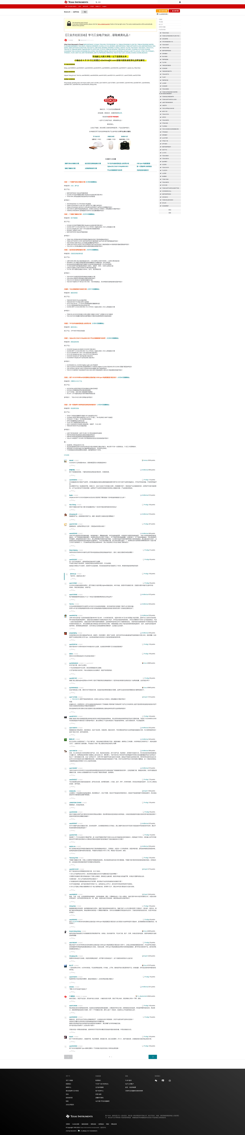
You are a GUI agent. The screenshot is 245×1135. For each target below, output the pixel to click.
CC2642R (164, 86)
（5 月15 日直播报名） (89, 214)
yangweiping (73, 633)
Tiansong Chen (73, 858)
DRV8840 (111, 48)
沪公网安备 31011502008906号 (89, 1131)
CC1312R (164, 185)
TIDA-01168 (165, 47)
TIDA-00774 (165, 74)
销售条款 (93, 1124)
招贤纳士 (68, 1084)
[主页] (77, 2)
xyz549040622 (73, 663)
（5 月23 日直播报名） (113, 338)
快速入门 (98, 6)
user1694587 (73, 768)
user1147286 (73, 697)
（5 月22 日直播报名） (98, 323)
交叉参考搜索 (100, 1087)
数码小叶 (72, 739)
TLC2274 (164, 170)
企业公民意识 (70, 1104)
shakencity (72, 791)
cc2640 (164, 83)
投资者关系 (69, 1097)
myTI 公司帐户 (129, 1084)
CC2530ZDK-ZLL (166, 191)
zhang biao (72, 906)
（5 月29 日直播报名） (103, 404)
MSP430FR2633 (166, 50)
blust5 (71, 1036)
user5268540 (73, 1017)
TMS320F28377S (167, 71)
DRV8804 (164, 53)
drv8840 (164, 176)
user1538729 (73, 750)
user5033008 (73, 812)
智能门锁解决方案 (70, 168)
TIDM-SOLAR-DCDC (167, 200)
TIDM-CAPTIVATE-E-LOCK (169, 99)
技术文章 (85, 6)
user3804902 (73, 919)
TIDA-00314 (165, 158)
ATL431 (164, 203)
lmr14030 (164, 56)
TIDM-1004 (165, 179)
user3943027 (73, 779)
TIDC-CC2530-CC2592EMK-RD (170, 129)
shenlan (71, 987)
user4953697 (73, 823)
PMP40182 (165, 80)
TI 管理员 (70, 40)
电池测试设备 (75, 408)
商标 (107, 1124)
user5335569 (73, 1046)
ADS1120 (164, 111)
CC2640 (96, 44)
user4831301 (73, 678)
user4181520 (73, 524)
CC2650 (128, 53)
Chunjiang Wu (73, 956)
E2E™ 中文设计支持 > (71, 6)
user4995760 (73, 615)
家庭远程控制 (75, 342)
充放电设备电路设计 (143, 170)
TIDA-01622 (165, 33)
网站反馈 (114, 1124)
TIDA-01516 (165, 114)
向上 (70, 466)
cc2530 (164, 173)
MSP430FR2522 (166, 194)
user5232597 (73, 559)
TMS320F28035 (166, 65)
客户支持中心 (100, 1091)
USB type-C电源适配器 (143, 163)
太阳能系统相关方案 (91, 168)
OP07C (164, 117)
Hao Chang (72, 504)
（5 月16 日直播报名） (92, 250)
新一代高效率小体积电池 (144, 166)
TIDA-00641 (165, 155)
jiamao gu (73, 574)
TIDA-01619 (165, 167)
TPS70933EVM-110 (167, 41)
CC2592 (164, 164)
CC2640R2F (165, 206)
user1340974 (73, 728)
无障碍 (68, 1124)
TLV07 (164, 77)
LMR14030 (98, 48)
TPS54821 (151, 51)
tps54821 (164, 161)
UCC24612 (165, 197)
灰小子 (71, 965)
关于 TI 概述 (69, 1080)
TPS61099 (165, 123)
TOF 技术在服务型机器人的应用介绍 (118, 163)
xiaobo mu (72, 846)
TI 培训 (92, 6)
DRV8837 (164, 135)
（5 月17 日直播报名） (93, 289)
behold (71, 460)
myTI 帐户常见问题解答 (102, 1101)
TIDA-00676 (165, 182)
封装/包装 (98, 1094)
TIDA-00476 (165, 120)
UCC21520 (96, 49)
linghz (71, 495)
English (104, 6)
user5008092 (73, 480)
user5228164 (73, 644)
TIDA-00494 (165, 89)
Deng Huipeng (73, 550)
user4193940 (73, 594)
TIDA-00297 (165, 44)
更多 (85, 12)
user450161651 (74, 869)
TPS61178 (165, 141)
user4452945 (73, 533)
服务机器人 (74, 327)
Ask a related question (104, 24)
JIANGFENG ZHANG (75, 802)
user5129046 (73, 1005)
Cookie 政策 (75, 1124)
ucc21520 (165, 138)
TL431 (123, 53)
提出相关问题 (163, 11)
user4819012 (73, 716)
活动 (67, 1094)
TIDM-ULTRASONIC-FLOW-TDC (170, 36)
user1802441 (73, 942)
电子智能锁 (74, 218)
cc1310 (164, 152)
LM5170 (96, 53)
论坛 (79, 6)
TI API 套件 (128, 1080)
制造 (67, 1101)
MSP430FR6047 (166, 146)
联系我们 (98, 1080)
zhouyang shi (73, 514)
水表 (72, 185)
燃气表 (77, 185)
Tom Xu (71, 604)
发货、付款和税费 (130, 1087)
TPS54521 (165, 132)
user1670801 (73, 583)
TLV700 (164, 62)
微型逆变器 (74, 293)
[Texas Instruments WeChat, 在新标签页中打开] (156, 1081)
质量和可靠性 (100, 1097)
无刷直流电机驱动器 (77, 253)
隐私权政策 (85, 1124)
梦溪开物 (72, 470)
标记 (170, 210)
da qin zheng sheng (75, 931)
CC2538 (138, 53)
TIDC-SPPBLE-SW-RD (168, 108)
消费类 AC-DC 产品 (76, 381)
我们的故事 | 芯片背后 (72, 1091)
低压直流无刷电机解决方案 (93, 163)
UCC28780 (165, 39)
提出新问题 (175, 11)
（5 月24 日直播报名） (123, 377)
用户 (180, 2)
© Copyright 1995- (73, 1127)
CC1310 (106, 46)
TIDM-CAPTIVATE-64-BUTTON (170, 188)
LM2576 (164, 105)
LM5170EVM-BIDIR (167, 102)
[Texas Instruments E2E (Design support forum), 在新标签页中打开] (163, 1081)
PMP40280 (165, 59)
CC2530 (101, 46)
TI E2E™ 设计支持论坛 (102, 1084)
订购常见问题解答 (130, 1091)
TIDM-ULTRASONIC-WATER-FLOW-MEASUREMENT (168, 92)
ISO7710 (164, 149)
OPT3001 (164, 144)
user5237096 (73, 835)
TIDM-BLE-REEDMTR (168, 96)
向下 (75, 466)
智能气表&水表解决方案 (72, 163)
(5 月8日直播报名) (91, 182)
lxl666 (71, 654)
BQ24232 (144, 53)
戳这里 (120, 113)
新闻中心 (68, 1087)
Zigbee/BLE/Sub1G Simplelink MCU (117, 166)
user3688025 (73, 894)
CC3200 (133, 53)
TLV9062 (164, 126)
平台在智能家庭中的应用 (114, 170)
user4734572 (73, 977)
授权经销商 (139, 1091)
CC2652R (164, 68)
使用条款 (101, 1124)
